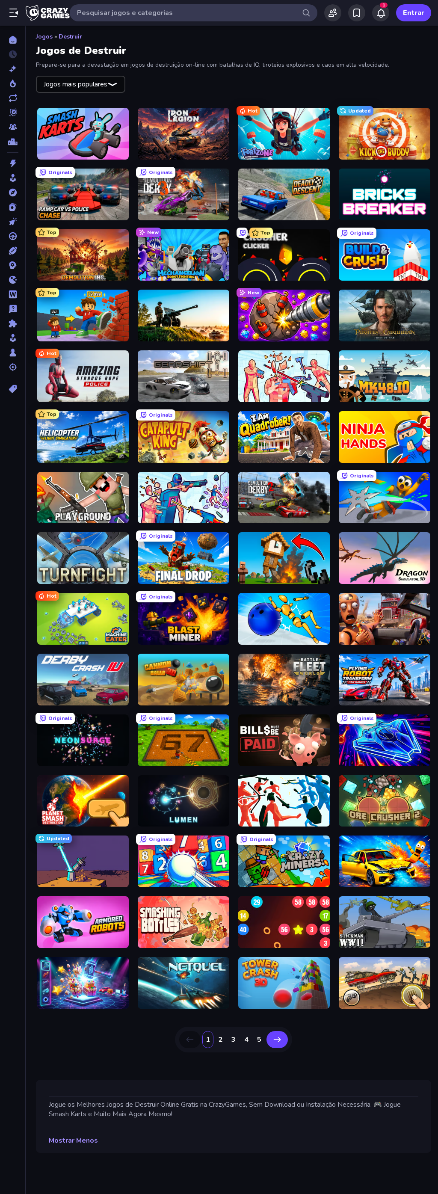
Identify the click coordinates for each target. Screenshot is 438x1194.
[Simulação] (12, 338)
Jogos (44, 37)
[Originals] (12, 112)
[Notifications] (380, 12)
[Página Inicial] (12, 40)
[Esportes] (12, 250)
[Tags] (12, 389)
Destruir (70, 37)
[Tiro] (12, 367)
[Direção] (12, 236)
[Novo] (12, 69)
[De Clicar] (12, 221)
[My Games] (356, 12)
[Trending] (12, 83)
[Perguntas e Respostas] (12, 309)
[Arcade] (12, 178)
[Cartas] (12, 207)
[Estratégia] (12, 265)
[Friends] (332, 12)
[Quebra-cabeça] (12, 323)
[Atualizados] (12, 98)
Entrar (413, 13)
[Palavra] (12, 294)
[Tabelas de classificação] (12, 141)
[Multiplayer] (12, 127)
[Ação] (12, 163)
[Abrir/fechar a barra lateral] (13, 13)
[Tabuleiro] (12, 352)
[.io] (12, 280)
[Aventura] (12, 192)
